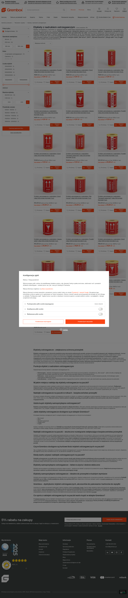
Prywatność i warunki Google (80, 292)
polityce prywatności (47, 289)
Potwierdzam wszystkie (85, 321)
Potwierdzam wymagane (43, 321)
